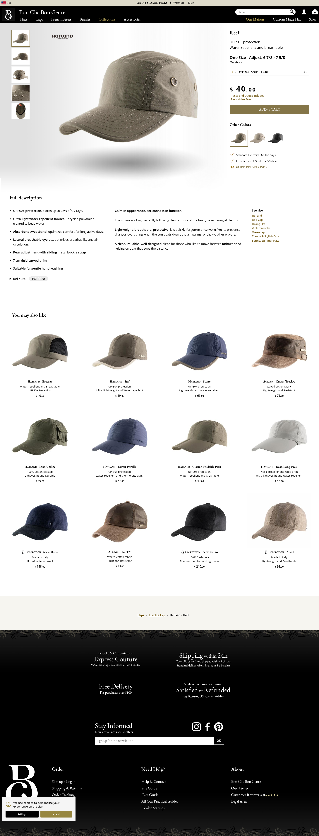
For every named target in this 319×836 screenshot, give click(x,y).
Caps (39, 19)
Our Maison (255, 19)
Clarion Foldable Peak (199, 467)
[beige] (257, 138)
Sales (312, 19)
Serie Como (201, 552)
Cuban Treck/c (279, 381)
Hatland (257, 215)
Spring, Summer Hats (265, 240)
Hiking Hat (258, 224)
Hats (23, 19)
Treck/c (119, 552)
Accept (56, 814)
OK (219, 740)
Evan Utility (40, 467)
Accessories (132, 19)
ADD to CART (269, 109)
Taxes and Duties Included (247, 95)
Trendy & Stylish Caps (265, 236)
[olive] (239, 138)
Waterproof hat (261, 228)
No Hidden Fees (241, 99)
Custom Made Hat (287, 19)
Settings (22, 814)
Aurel (281, 552)
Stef (119, 381)
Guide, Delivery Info (251, 167)
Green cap (258, 232)
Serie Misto (41, 552)
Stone (199, 381)
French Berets (61, 19)
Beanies (85, 19)
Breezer (40, 381)
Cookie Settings (153, 807)
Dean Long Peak (279, 467)
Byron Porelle (119, 467)
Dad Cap (257, 219)
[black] (276, 138)
